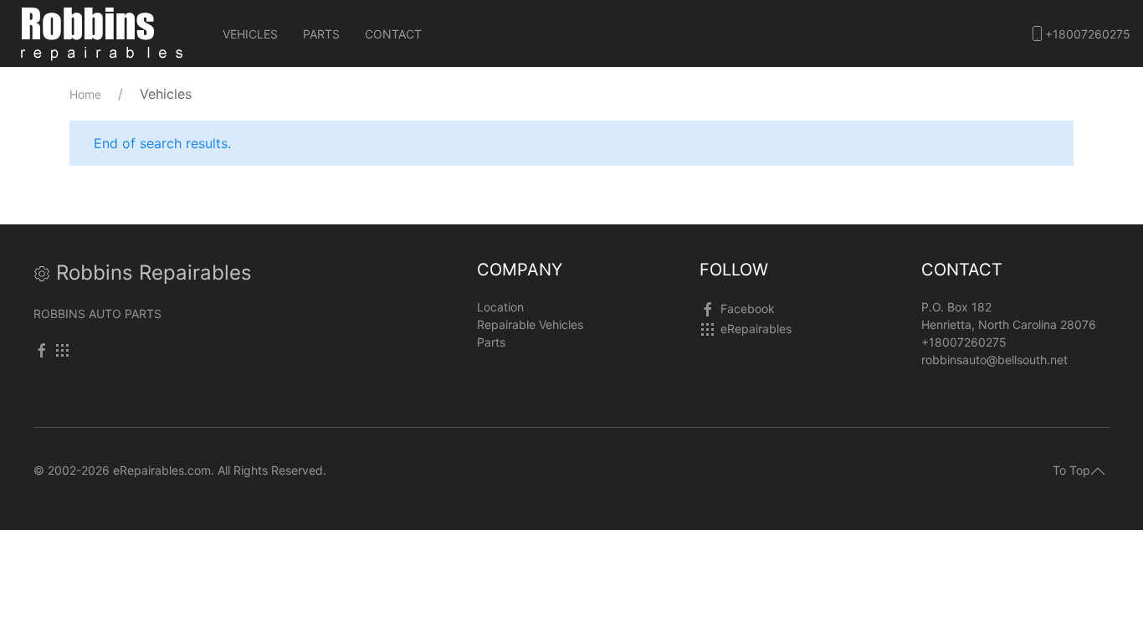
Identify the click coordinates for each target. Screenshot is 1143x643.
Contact (393, 34)
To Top (1071, 470)
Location (500, 307)
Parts (321, 34)
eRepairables (756, 329)
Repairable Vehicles (530, 324)
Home (85, 94)
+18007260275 (1087, 34)
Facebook (747, 308)
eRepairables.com (162, 470)
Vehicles (250, 34)
